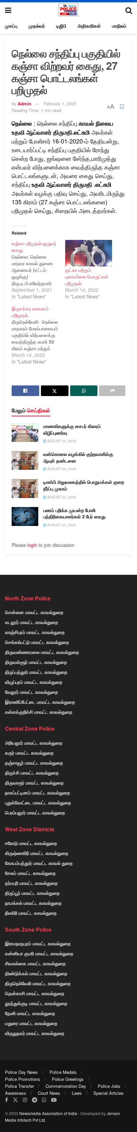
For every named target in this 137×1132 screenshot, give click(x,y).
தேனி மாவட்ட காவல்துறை (30, 1013)
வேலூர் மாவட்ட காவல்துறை (31, 691)
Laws (77, 1093)
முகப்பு (11, 25)
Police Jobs (109, 1086)
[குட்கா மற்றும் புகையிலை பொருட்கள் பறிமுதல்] (88, 253)
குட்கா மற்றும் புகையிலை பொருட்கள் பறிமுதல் (86, 276)
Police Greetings (68, 1079)
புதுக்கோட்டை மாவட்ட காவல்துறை (38, 802)
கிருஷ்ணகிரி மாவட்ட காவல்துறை (36, 853)
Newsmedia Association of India (48, 1113)
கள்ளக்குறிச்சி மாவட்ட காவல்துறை (38, 711)
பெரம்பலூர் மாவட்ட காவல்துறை (35, 812)
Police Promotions (22, 1079)
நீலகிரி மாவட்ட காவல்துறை (31, 912)
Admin (24, 103)
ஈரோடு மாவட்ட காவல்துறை (31, 843)
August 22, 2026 (61, 441)
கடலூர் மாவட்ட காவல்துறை (31, 622)
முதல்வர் (37, 25)
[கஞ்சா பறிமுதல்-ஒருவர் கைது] (38, 270)
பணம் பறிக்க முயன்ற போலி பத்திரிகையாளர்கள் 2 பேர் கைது (74, 513)
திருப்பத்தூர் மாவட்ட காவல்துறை (36, 672)
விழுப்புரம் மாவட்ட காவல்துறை (33, 681)
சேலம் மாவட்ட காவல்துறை (30, 873)
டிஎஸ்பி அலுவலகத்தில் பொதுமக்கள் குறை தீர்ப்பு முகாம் (83, 485)
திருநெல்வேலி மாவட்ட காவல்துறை (37, 983)
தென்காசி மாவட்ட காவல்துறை (34, 993)
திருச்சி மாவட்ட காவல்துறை (32, 772)
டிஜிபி (61, 25)
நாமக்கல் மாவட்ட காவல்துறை (33, 902)
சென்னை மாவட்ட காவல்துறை (34, 612)
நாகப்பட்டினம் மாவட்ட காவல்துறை (37, 792)
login (32, 545)
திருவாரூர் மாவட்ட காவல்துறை (34, 782)
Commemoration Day (66, 1086)
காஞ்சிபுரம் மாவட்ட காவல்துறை (35, 632)
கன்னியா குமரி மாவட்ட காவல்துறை (39, 953)
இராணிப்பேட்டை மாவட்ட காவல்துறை (40, 701)
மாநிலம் (119, 25)
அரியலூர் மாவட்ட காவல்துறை (33, 742)
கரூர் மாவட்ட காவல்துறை (29, 752)
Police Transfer (19, 1086)
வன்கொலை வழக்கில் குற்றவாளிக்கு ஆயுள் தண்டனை (78, 457)
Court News (49, 1093)
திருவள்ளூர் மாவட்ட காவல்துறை (36, 662)
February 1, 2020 (60, 103)
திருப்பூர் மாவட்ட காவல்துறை (32, 892)
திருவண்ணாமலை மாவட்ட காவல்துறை (42, 652)
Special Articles (108, 1093)
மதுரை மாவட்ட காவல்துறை (31, 1023)
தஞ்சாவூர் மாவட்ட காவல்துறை (34, 762)
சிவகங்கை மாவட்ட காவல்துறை (35, 963)
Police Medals (63, 1072)
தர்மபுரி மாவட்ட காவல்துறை (31, 882)
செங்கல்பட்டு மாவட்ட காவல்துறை (37, 642)
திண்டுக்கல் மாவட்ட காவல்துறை (36, 973)
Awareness (15, 1093)
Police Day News (21, 1072)
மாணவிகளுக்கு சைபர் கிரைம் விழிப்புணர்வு (72, 429)
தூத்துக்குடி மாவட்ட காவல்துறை (36, 1003)
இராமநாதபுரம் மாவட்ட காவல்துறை (37, 943)
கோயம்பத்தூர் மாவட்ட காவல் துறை (38, 863)
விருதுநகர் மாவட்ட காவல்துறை (34, 1033)
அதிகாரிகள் (89, 25)
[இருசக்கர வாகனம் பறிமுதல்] (38, 335)
